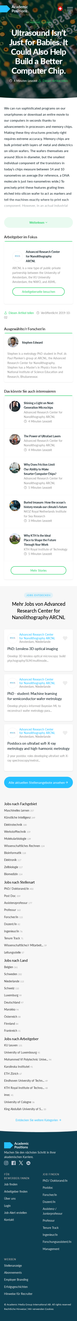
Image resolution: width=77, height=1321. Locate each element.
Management (51, 1249)
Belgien (11, 967)
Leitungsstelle (14, 952)
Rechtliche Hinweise (15, 1309)
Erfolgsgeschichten (16, 1287)
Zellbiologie (13, 867)
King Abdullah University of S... (25, 1109)
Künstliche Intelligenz (19, 817)
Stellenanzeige (13, 1265)
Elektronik (12, 860)
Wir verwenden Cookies (41, 1309)
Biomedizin (13, 874)
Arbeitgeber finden (16, 1191)
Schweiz (11, 988)
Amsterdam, (27, 642)
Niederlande (43, 642)
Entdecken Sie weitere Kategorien (37, 1120)
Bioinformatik (15, 853)
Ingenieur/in (13, 931)
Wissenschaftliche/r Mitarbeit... (25, 945)
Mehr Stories (38, 570)
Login (7, 1206)
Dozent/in (12, 924)
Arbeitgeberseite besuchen (38, 292)
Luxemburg (13, 995)
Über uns (10, 1198)
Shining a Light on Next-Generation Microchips (39, 405)
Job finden (10, 1184)
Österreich (12, 1016)
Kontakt (9, 1220)
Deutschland (13, 1002)
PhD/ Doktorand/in (18, 888)
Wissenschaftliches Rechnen (24, 846)
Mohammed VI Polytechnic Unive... (27, 1059)
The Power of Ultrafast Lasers (42, 436)
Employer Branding (16, 1279)
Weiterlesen (37, 222)
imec (8, 1095)
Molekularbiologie (17, 838)
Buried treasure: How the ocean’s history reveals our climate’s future (45, 504)
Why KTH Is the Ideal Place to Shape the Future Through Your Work (40, 540)
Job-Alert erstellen (15, 1213)
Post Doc (12, 896)
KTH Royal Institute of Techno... (26, 1088)
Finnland (11, 1023)
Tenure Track (13, 938)
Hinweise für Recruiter (18, 1294)
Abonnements (13, 1272)
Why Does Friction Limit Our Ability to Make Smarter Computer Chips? (40, 469)
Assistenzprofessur (18, 903)
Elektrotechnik (15, 824)
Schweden (13, 974)
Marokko (11, 1009)
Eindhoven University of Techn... (26, 1080)
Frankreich (12, 1030)
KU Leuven (13, 1045)
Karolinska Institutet (18, 1066)
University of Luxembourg (22, 1052)
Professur (12, 910)
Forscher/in (13, 917)
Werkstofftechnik (17, 831)
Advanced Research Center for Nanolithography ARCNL (43, 256)
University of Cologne (19, 1102)
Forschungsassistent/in (57, 1242)
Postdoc (48, 1187)
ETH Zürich (13, 1073)
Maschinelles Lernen (19, 810)
